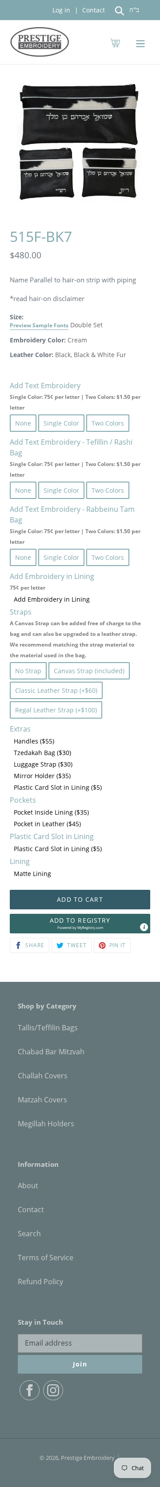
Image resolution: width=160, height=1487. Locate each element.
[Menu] (140, 42)
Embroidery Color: (38, 340)
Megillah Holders (46, 1124)
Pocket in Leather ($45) (47, 824)
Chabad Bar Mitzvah (51, 1052)
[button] (80, 923)
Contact (92, 10)
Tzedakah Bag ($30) (42, 752)
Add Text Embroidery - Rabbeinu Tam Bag (75, 525)
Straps (75, 633)
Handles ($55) (34, 741)
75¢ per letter (27, 587)
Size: (39, 321)
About (28, 1185)
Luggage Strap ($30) (43, 764)
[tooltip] (144, 927)
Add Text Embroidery (75, 396)
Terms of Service (45, 1257)
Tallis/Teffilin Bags (48, 1028)
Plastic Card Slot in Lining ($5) (58, 787)
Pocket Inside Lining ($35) (51, 812)
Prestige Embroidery (88, 1458)
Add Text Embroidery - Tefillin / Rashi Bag (75, 457)
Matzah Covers (42, 1100)
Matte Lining (32, 873)
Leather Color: (31, 354)
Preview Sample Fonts (39, 325)
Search (29, 1233)
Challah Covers (43, 1076)
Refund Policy (40, 1281)
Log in (61, 10)
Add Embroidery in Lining (52, 599)
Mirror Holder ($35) (42, 776)
